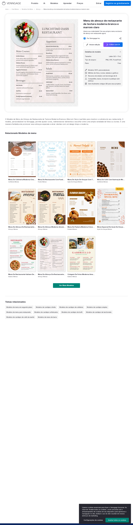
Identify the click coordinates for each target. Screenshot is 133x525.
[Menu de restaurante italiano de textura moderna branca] (22, 254)
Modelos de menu (27, 9)
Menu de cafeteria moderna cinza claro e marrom (22, 179)
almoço (38, 9)
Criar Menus (15, 9)
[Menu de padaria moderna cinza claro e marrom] (81, 206)
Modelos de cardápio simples (97, 307)
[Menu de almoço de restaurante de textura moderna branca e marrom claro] (51, 254)
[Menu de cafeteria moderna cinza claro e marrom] (22, 159)
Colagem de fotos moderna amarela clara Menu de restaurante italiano (81, 274)
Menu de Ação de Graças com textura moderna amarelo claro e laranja (81, 179)
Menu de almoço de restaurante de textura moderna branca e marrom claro (51, 274)
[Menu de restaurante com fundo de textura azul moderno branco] (51, 159)
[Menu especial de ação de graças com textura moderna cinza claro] (111, 206)
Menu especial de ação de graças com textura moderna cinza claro (111, 227)
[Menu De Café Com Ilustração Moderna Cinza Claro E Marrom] (111, 159)
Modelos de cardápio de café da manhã (20, 317)
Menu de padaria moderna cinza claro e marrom (81, 227)
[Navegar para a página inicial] (11, 3)
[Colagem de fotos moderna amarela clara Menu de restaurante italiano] (81, 254)
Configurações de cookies (93, 520)
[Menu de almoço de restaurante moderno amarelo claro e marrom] (22, 206)
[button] (93, 44)
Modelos (54, 3)
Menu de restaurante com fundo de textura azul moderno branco (51, 179)
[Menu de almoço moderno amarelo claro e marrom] (51, 206)
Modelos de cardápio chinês (46, 307)
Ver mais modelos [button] (66, 285)
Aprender (67, 3)
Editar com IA (114, 45)
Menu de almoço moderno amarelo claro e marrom (51, 227)
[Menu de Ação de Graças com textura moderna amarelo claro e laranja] (81, 159)
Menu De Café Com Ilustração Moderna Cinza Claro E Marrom (111, 179)
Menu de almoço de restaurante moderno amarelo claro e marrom (22, 227)
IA (44, 3)
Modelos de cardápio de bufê (72, 312)
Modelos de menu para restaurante (18, 312)
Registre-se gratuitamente (117, 3)
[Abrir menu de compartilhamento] (120, 38)
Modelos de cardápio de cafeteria (71, 307)
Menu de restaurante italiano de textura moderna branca (22, 274)
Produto (34, 3)
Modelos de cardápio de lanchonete (98, 312)
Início (7, 9)
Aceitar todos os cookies (117, 520)
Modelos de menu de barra (47, 317)
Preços (80, 3)
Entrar (98, 3)
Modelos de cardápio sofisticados (46, 312)
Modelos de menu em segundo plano (19, 307)
